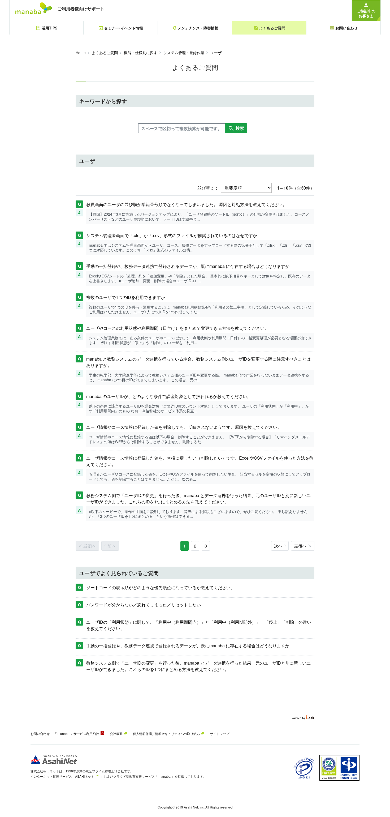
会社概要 (116, 733)
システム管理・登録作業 (183, 52)
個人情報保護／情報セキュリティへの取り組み (166, 733)
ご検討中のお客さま (366, 13)
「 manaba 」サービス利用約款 (76, 733)
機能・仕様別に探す (140, 52)
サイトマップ (219, 733)
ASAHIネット (84, 776)
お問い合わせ (40, 733)
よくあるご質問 (105, 52)
